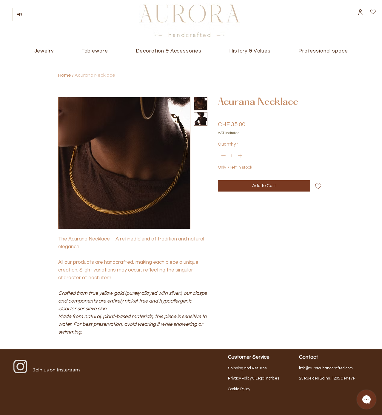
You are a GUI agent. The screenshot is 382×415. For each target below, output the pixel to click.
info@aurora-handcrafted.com (326, 368)
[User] (360, 12)
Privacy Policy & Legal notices (253, 378)
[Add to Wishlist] (318, 186)
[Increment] (241, 155)
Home (64, 75)
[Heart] (372, 12)
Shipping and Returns (247, 368)
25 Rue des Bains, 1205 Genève (327, 378)
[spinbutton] (232, 155)
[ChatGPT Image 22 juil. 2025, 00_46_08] (20, 366)
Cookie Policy (239, 389)
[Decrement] (223, 155)
